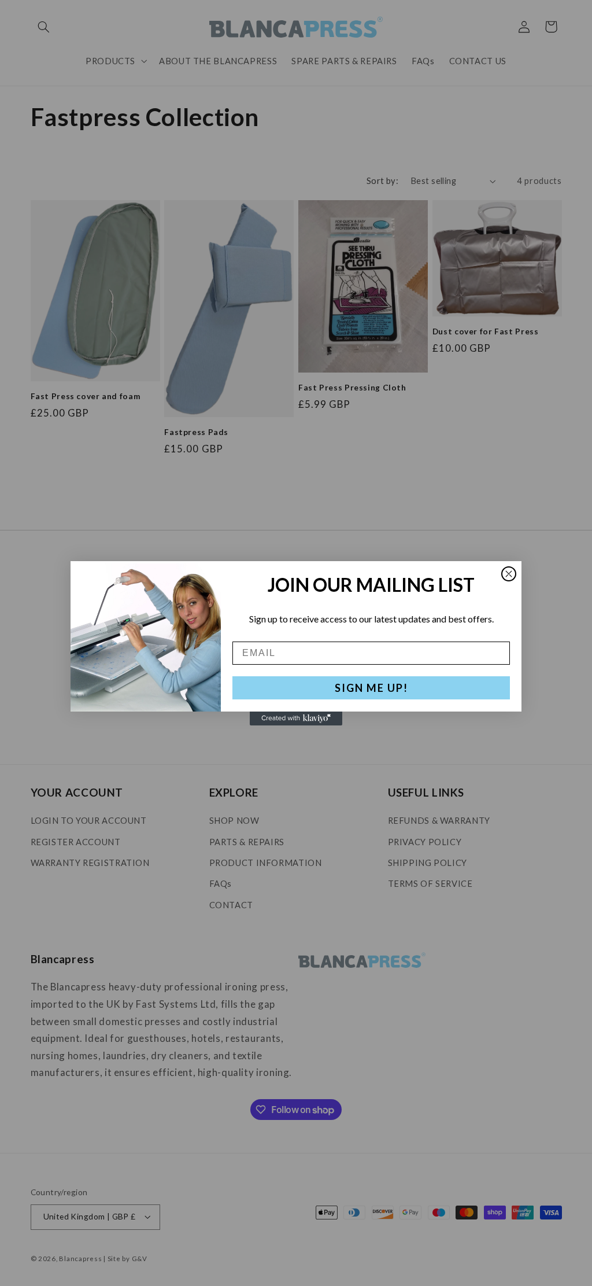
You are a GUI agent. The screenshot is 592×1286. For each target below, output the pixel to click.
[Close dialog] (509, 574)
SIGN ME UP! (371, 687)
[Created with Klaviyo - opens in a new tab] (296, 718)
